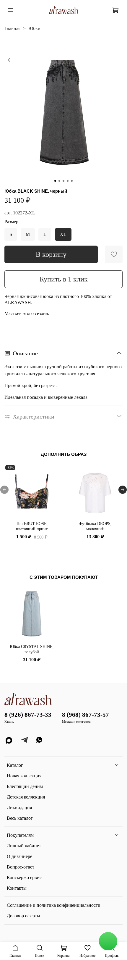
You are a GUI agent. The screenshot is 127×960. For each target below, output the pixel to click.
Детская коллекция (26, 796)
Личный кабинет (24, 845)
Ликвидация (19, 807)
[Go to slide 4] (68, 181)
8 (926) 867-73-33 (27, 714)
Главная (12, 28)
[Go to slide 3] (63, 181)
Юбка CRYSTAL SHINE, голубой (32, 649)
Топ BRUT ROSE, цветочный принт (32, 526)
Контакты (17, 888)
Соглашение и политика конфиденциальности (53, 905)
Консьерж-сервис (24, 877)
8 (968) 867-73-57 (85, 714)
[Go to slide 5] (72, 181)
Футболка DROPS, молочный (95, 526)
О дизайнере (19, 856)
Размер (11, 221)
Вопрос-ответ (20, 866)
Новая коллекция (24, 775)
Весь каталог (20, 818)
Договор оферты (23, 915)
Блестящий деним (25, 786)
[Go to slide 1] (55, 181)
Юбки (34, 28)
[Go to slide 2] (59, 181)
